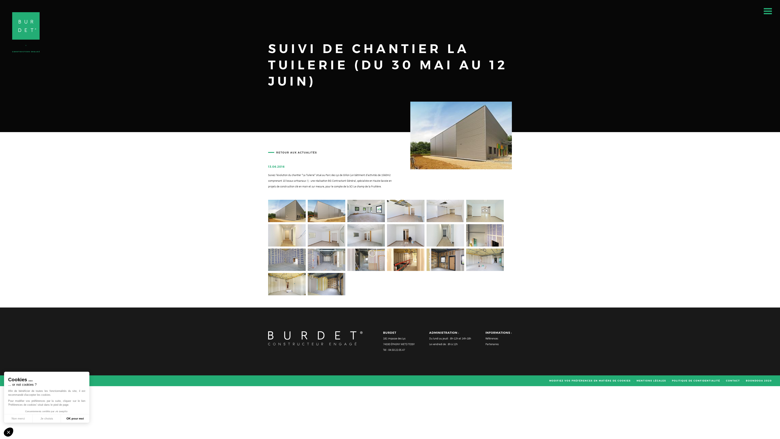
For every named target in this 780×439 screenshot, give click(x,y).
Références (491, 338)
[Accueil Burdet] (26, 32)
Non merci (18, 418)
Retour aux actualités (296, 152)
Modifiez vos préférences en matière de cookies (590, 380)
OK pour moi (75, 418)
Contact (733, 380)
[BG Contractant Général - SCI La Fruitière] (287, 211)
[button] (8, 432)
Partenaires (492, 344)
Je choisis (46, 418)
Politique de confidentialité (696, 380)
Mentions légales (651, 380)
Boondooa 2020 (759, 380)
